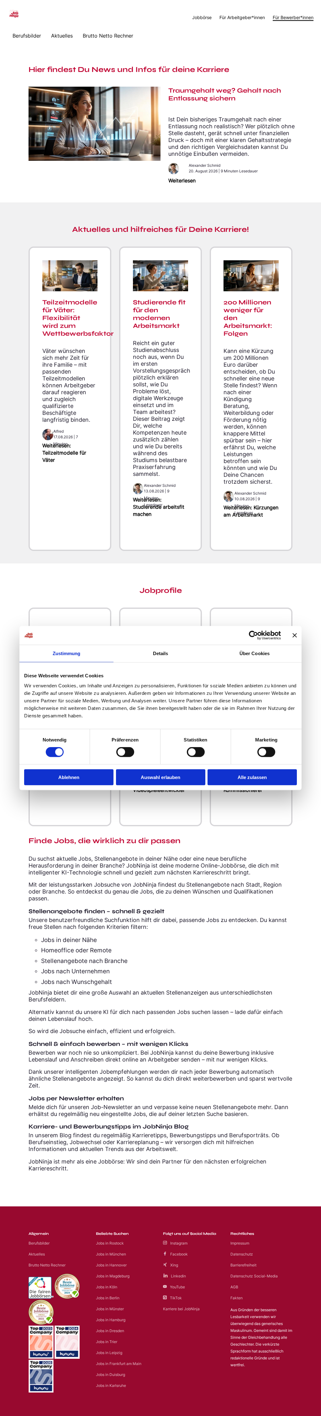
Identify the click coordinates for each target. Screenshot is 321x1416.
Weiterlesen (182, 181)
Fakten (236, 1298)
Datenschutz (241, 1254)
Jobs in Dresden (110, 1330)
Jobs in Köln (106, 1287)
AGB (234, 1287)
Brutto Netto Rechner (108, 36)
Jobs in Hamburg (110, 1319)
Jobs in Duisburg (110, 1374)
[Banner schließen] (294, 635)
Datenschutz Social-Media (254, 1276)
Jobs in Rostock (110, 1243)
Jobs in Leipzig (109, 1352)
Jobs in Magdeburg (112, 1276)
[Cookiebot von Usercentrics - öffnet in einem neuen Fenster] (253, 635)
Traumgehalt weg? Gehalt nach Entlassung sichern (224, 94)
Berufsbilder (27, 36)
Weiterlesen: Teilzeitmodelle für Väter (64, 453)
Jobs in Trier (106, 1341)
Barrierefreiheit (243, 1265)
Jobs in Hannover (111, 1265)
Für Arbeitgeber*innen (242, 17)
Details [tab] (160, 653)
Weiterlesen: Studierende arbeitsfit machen (158, 507)
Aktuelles (62, 36)
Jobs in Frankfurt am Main (118, 1363)
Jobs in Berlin (107, 1298)
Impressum (239, 1243)
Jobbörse (202, 17)
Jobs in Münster (110, 1308)
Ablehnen (68, 777)
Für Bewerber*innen (293, 17)
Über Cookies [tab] (254, 653)
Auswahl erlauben (160, 777)
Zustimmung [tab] (67, 653)
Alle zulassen (252, 777)
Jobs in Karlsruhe (111, 1385)
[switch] (125, 752)
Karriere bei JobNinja (181, 1308)
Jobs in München (111, 1254)
